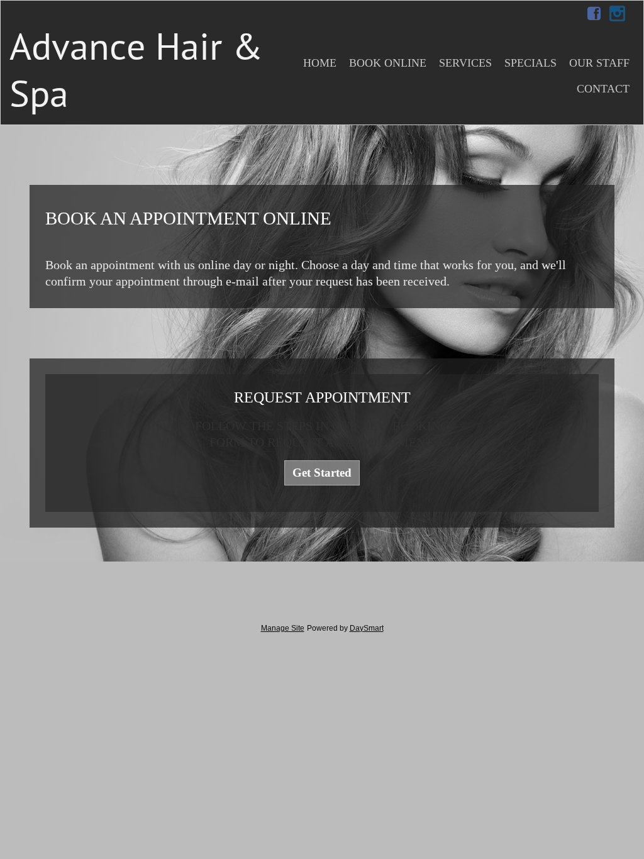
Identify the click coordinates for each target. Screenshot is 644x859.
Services (465, 63)
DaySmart (367, 628)
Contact (603, 88)
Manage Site (282, 628)
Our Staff (599, 63)
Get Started (322, 472)
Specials (530, 63)
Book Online (387, 63)
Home (319, 63)
